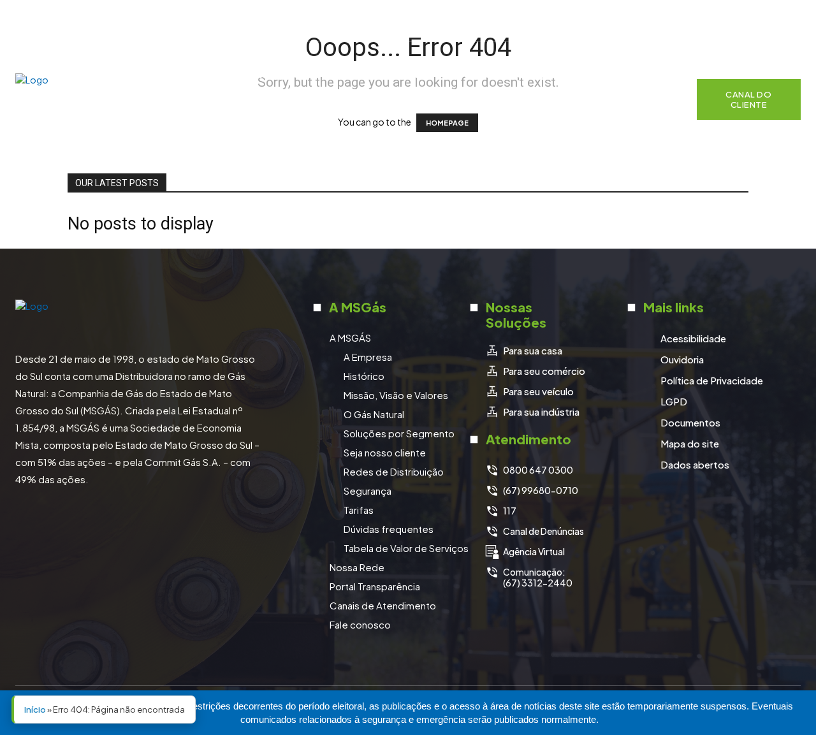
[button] (667, 99)
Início (35, 709)
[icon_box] (523, 351)
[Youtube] (788, 21)
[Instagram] (724, 21)
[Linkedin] (756, 21)
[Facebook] (692, 21)
